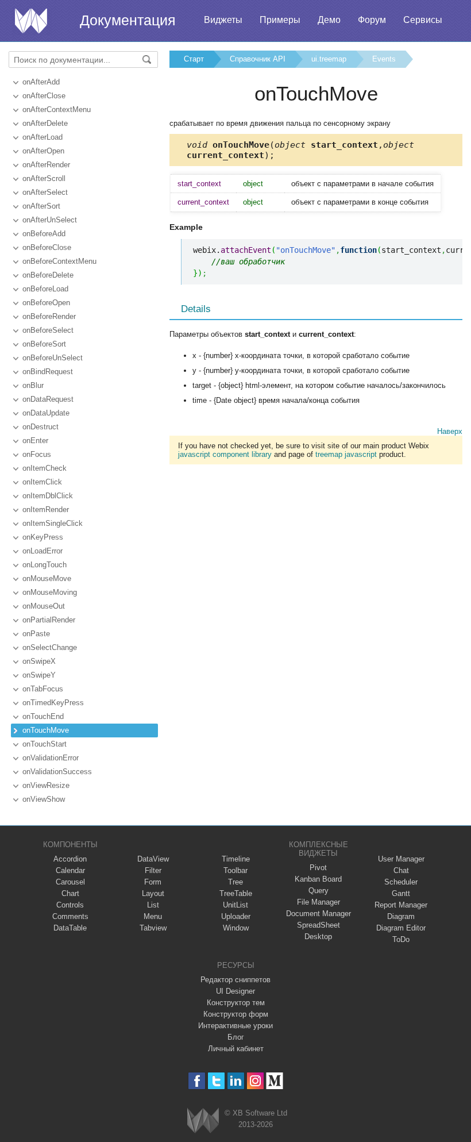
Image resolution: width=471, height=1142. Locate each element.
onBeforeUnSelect (52, 357)
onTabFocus (42, 689)
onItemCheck (44, 468)
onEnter (35, 440)
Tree (235, 882)
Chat (401, 870)
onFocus (36, 454)
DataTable (70, 928)
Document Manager (318, 913)
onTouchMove (45, 730)
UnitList (235, 905)
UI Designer (235, 991)
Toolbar (235, 870)
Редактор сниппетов (235, 979)
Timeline (236, 859)
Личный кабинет (236, 1048)
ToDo (401, 939)
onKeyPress (42, 537)
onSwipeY (39, 675)
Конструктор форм (235, 1014)
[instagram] (255, 1081)
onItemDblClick (47, 495)
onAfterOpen (43, 151)
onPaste (36, 633)
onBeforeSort (44, 344)
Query (318, 890)
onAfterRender (46, 164)
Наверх (449, 431)
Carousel (70, 882)
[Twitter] (216, 1081)
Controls (70, 905)
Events (384, 59)
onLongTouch (44, 564)
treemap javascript (346, 454)
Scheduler (401, 882)
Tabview (153, 928)
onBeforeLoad (45, 288)
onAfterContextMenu (56, 109)
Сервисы (422, 20)
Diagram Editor (401, 928)
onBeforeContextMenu (59, 261)
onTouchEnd (43, 716)
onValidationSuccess (57, 771)
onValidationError (50, 757)
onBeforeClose (46, 247)
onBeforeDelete (48, 275)
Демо (329, 20)
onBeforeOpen (46, 302)
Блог (235, 1037)
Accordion (70, 859)
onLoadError (42, 551)
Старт (194, 59)
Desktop (318, 936)
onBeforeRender (49, 316)
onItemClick (42, 482)
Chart (70, 893)
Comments (70, 916)
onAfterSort (41, 206)
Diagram (401, 916)
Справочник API (257, 59)
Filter (153, 870)
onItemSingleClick (52, 523)
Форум (372, 20)
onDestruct (40, 426)
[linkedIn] (236, 1081)
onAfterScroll (43, 178)
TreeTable (235, 893)
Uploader (235, 916)
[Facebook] (197, 1081)
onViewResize (46, 785)
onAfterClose (43, 95)
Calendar (70, 870)
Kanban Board (318, 879)
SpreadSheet (318, 925)
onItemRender (45, 509)
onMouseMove (46, 578)
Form (152, 882)
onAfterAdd (41, 82)
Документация (128, 20)
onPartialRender (48, 620)
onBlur (33, 385)
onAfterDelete (45, 123)
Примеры (280, 20)
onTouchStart (44, 744)
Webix (203, 1120)
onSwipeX (39, 661)
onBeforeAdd (43, 233)
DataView (153, 859)
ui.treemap (328, 59)
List (153, 905)
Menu (153, 916)
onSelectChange (49, 647)
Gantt (401, 893)
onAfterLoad (42, 137)
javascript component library (225, 454)
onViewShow (43, 799)
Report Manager (401, 905)
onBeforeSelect (48, 330)
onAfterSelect (45, 192)
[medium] (275, 1081)
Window (236, 928)
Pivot (318, 867)
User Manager (401, 859)
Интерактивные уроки (235, 1025)
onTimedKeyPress (53, 702)
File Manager (318, 902)
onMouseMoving (49, 592)
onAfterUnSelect (49, 220)
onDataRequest (48, 399)
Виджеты (223, 20)
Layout (153, 893)
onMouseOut (43, 606)
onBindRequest (47, 371)
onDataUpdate (46, 413)
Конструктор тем (236, 1002)
